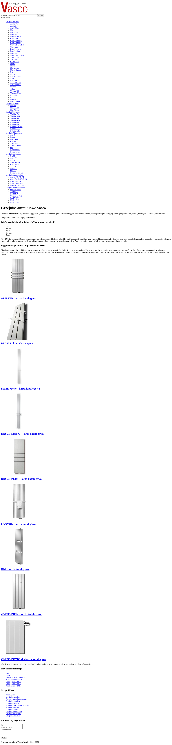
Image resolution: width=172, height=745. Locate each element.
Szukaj (40, 15)
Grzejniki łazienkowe (13, 697)
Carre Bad (14, 47)
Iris (11, 72)
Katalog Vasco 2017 (13, 684)
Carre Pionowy (16, 41)
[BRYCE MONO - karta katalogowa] (18, 429)
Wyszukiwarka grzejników (15, 677)
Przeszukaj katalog (8, 15)
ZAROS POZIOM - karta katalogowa (23, 659)
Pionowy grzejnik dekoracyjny (17, 699)
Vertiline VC (15, 118)
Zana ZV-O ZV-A (17, 55)
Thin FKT (14, 192)
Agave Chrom (15, 76)
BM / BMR (14, 80)
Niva (12, 30)
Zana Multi (14, 53)
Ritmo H (13, 95)
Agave (12, 74)
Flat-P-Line (14, 110)
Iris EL (12, 156)
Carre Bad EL (15, 164)
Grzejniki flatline (12, 709)
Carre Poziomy (15, 43)
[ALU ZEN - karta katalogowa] (18, 294)
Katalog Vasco (11, 695)
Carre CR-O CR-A (17, 45)
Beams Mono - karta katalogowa (20, 388)
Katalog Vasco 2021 (13, 686)
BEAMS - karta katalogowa (17, 343)
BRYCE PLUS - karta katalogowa (21, 478)
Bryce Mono (15, 150)
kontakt (8, 675)
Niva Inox (14, 32)
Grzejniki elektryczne (13, 154)
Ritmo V (13, 97)
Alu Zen (13, 135)
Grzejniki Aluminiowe (14, 133)
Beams (12, 137)
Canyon (13, 141)
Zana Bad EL (15, 162)
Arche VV (14, 24)
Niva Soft (13, 34)
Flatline (13, 106)
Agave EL (14, 160)
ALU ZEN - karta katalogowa (19, 298)
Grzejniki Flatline (12, 104)
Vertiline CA (15, 114)
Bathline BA (15, 129)
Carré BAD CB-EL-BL (19, 179)
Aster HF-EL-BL (16, 183)
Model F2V (14, 200)
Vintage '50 (14, 91)
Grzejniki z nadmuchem (14, 175)
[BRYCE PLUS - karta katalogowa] (18, 474)
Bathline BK (15, 131)
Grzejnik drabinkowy (13, 701)
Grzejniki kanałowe (13, 716)
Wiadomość (6, 730)
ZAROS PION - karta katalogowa (21, 614)
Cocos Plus (14, 62)
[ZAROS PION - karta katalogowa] (18, 610)
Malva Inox (14, 68)
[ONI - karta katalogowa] (18, 565)
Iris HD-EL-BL (16, 181)
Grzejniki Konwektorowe (15, 188)
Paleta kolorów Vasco (14, 680)
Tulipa (12, 89)
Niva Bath (14, 99)
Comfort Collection (13, 112)
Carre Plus (14, 39)
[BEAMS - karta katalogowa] (18, 339)
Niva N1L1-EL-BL (17, 185)
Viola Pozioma (15, 83)
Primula (13, 87)
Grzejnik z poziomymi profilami (17, 705)
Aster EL (13, 158)
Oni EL (13, 171)
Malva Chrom (15, 70)
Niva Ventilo (15, 101)
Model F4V (14, 202)
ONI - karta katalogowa (15, 569)
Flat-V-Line (14, 108)
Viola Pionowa (15, 85)
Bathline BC (15, 122)
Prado (12, 64)
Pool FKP (14, 194)
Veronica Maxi (15, 93)
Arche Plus (14, 28)
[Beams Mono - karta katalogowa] (18, 384)
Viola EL (13, 167)
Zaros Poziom (15, 146)
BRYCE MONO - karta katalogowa (22, 433)
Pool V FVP (15, 198)
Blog (7, 673)
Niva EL (13, 169)
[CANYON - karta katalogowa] (18, 519)
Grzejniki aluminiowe (14, 712)
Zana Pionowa (15, 49)
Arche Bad (14, 26)
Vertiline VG (15, 116)
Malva (12, 66)
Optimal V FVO (16, 196)
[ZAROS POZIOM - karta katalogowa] (18, 655)
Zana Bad (14, 60)
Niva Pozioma (15, 36)
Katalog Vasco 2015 (13, 682)
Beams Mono (15, 152)
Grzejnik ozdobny (12, 703)
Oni (11, 148)
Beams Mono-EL (16, 173)
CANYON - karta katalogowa (18, 523)
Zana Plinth (14, 57)
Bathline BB (15, 125)
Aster (12, 78)
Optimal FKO (15, 190)
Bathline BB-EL (16, 127)
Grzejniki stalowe (12, 22)
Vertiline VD (15, 120)
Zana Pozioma (15, 51)
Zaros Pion (14, 143)
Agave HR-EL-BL (17, 177)
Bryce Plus (14, 139)
